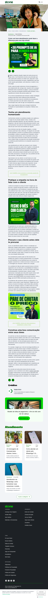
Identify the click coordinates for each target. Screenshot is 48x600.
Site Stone (7, 557)
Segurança (7, 564)
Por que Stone (8, 538)
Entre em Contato (29, 512)
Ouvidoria (27, 522)
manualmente (19, 274)
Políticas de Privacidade (11, 567)
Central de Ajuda (29, 514)
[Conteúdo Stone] (9, 2)
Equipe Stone (17, 389)
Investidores (8, 554)
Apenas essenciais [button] (41, 594)
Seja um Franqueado (10, 551)
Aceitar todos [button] (41, 591)
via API (18, 276)
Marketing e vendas (9, 446)
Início (9, 31)
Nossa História (8, 541)
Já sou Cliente (28, 517)
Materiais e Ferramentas (11, 520)
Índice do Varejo (9, 543)
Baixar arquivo (23, 418)
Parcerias (7, 549)
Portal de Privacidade (10, 569)
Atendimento (23, 31)
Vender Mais (8, 514)
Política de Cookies (10, 572)
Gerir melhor (15, 31)
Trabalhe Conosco (9, 546)
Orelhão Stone (28, 525)
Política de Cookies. (6, 594)
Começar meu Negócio (10, 512)
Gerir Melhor (8, 517)
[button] (40, 597)
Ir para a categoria (23, 496)
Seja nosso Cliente (29, 520)
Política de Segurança (10, 575)
